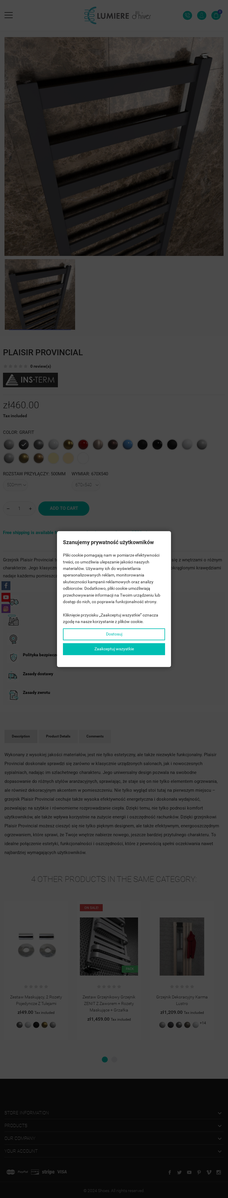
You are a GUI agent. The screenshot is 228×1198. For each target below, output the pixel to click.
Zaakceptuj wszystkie (114, 648)
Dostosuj (114, 634)
